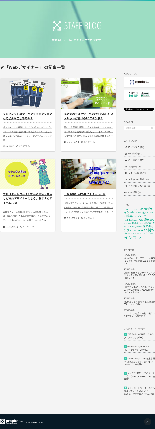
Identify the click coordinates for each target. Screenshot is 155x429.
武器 (129, 215)
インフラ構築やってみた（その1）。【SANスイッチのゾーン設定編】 (139, 375)
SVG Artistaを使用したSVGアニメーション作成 (138, 336)
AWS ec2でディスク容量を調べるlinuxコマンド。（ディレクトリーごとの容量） (139, 361)
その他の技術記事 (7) (139, 185)
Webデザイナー (131, 233)
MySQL (148, 223)
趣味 (146, 219)
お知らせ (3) (134, 166)
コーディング (139, 216)
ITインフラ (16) (136, 147)
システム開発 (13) (137, 173)
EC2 (125, 209)
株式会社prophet (11, 421)
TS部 (135, 223)
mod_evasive (137, 226)
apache (135, 230)
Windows (136, 212)
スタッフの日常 (73, 142)
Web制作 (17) (135, 153)
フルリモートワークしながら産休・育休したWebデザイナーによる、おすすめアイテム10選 (139, 390)
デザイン (141, 223)
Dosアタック (132, 209)
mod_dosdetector (131, 220)
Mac (129, 223)
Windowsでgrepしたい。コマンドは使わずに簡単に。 (139, 348)
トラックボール (146, 233)
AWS (141, 219)
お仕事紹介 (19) (136, 160)
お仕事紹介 (9, 146)
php (139, 209)
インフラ (132, 237)
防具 (144, 212)
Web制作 (147, 229)
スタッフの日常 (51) (138, 179)
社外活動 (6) (134, 192)
